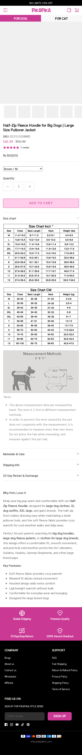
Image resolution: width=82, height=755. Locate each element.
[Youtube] (17, 724)
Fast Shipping (59, 663)
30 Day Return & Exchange (20, 475)
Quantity (8, 178)
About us (9, 663)
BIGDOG (12, 155)
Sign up (59, 716)
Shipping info (11, 465)
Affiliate (9, 682)
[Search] (69, 10)
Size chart (9, 218)
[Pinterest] (28, 724)
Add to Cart (41, 203)
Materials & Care (14, 454)
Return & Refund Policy (64, 670)
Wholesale (10, 676)
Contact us (10, 670)
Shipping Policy (60, 682)
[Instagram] (11, 724)
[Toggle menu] (5, 10)
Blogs (8, 657)
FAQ (54, 657)
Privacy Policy (59, 676)
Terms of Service (61, 689)
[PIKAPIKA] (41, 10)
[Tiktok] (22, 724)
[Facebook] (6, 724)
